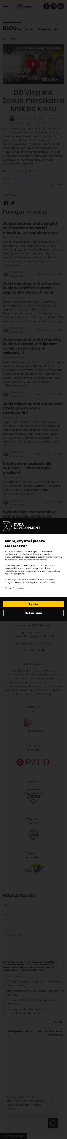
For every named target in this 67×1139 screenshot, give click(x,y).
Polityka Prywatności (14, 588)
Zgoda (33, 604)
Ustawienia (33, 613)
